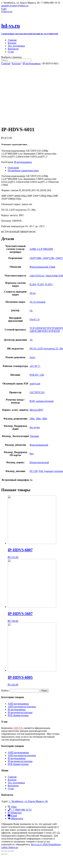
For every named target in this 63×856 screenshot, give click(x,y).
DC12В (34, 471)
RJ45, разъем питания (41, 401)
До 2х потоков (37, 301)
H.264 (33, 284)
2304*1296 (48, 258)
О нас (11, 51)
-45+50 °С (35, 366)
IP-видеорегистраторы (20, 712)
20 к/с (33, 293)
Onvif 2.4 (34, 319)
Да (31, 310)
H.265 (40, 284)
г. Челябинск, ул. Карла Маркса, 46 (28, 801)
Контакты (13, 48)
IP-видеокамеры (32, 63)
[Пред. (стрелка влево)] (2, 854)
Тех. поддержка (16, 45)
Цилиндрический (39, 462)
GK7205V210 (37, 392)
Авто (32, 357)
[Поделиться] (6, 851)
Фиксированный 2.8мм (42, 266)
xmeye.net (35, 383)
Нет (32, 453)
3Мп (38, 418)
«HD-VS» (18, 728)
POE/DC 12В (37, 374)
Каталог (12, 43)
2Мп (32, 418)
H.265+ (49, 284)
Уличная (34, 436)
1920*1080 (35, 258)
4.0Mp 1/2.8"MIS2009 (41, 249)
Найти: (5, 690)
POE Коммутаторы (18, 715)
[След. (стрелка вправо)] (6, 854)
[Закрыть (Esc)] (2, 851)
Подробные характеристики (23, 170)
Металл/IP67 (36, 409)
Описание (13, 167)
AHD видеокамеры (18, 703)
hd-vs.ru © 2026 (39, 844)
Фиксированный (39, 444)
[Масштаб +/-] (12, 851)
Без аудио (35, 427)
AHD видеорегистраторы (22, 706)
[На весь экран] (9, 851)
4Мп (44, 418)
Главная (12, 40)
